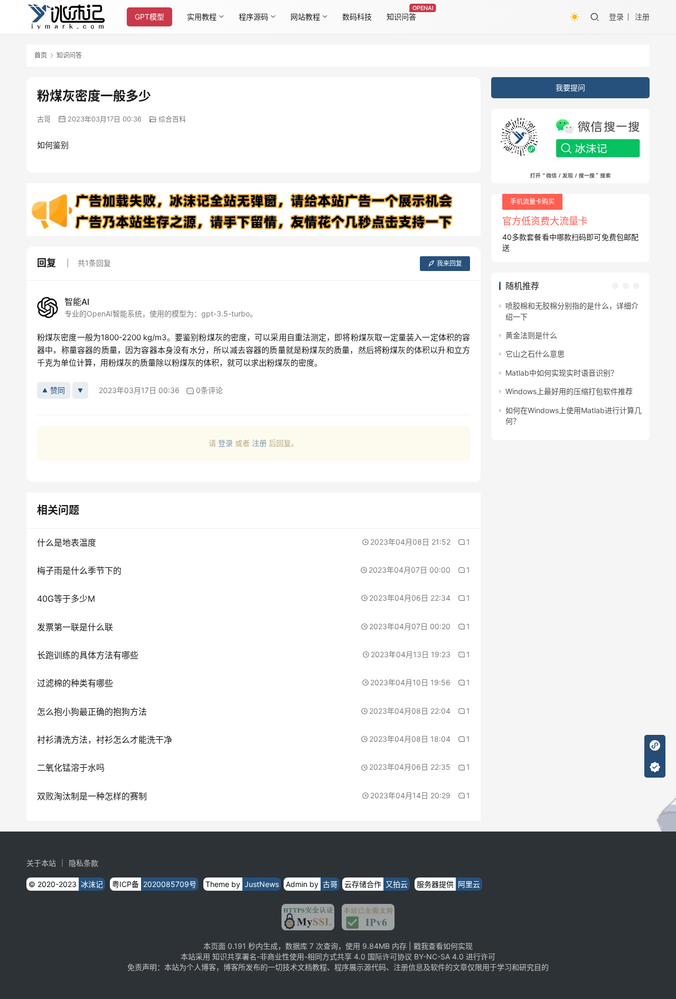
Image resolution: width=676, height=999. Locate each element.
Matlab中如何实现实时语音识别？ (561, 372)
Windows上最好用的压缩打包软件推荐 (569, 391)
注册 (642, 16)
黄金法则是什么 (531, 335)
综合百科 (172, 119)
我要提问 (570, 87)
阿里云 (469, 884)
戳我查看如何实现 (443, 945)
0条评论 (209, 390)
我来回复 (449, 263)
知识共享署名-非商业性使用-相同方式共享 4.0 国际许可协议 (312, 956)
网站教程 (305, 16)
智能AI (76, 301)
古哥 (44, 119)
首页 (40, 55)
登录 (616, 16)
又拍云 (397, 884)
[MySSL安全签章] (307, 917)
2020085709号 (169, 884)
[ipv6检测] (364, 917)
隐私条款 (83, 862)
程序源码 (253, 16)
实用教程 (202, 16)
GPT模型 (149, 16)
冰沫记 (92, 884)
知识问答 (401, 16)
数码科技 (357, 16)
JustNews (262, 884)
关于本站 (41, 862)
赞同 (57, 390)
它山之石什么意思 (535, 353)
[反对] (80, 390)
